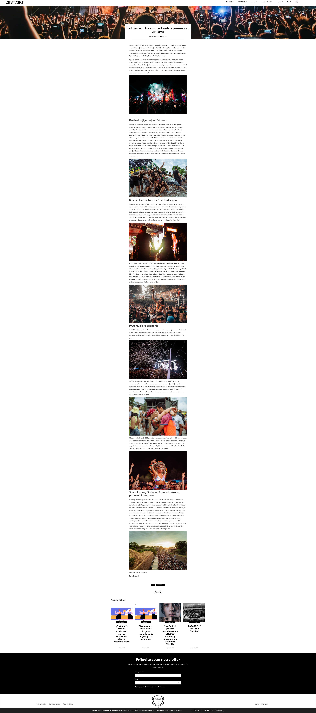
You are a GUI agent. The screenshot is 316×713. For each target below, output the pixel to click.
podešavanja (177, 710)
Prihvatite (196, 710)
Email (136, 679)
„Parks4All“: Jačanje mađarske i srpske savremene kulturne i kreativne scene (121, 634)
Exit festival (160, 585)
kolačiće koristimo (157, 710)
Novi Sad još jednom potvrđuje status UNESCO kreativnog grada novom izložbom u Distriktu (170, 635)
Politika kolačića (41, 704)
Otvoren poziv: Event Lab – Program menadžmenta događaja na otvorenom (146, 632)
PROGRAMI (230, 2)
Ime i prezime (139, 672)
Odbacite (206, 710)
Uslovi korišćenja (68, 704)
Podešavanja (218, 710)
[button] (297, 1)
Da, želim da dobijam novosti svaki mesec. (150, 687)
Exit (153, 585)
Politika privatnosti (54, 704)
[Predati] (178, 682)
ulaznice (183, 70)
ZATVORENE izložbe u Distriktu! (194, 629)
